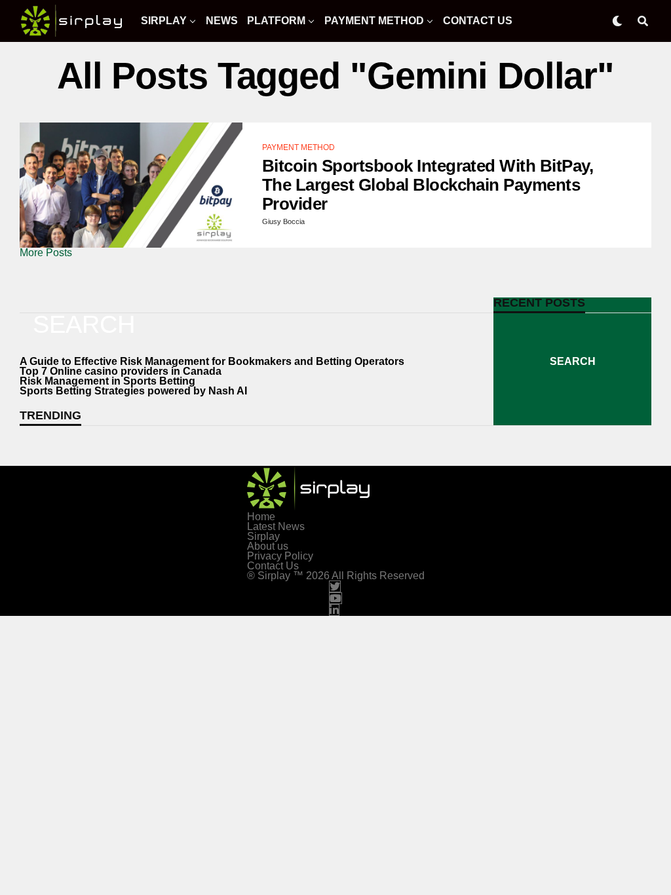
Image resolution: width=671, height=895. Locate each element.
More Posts (46, 252)
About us (267, 546)
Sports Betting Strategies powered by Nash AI (133, 390)
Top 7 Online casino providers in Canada (120, 371)
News (222, 20)
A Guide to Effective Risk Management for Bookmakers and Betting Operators (212, 361)
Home (261, 516)
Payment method (374, 20)
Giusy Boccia (283, 221)
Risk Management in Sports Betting (107, 381)
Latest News (276, 526)
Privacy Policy (280, 556)
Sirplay (164, 20)
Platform (276, 20)
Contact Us (477, 20)
